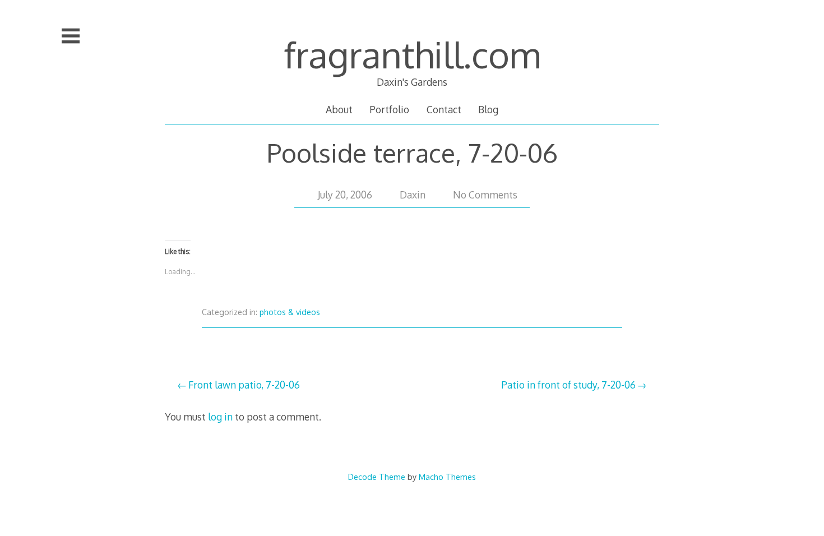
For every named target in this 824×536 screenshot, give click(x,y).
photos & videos (290, 312)
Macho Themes (447, 477)
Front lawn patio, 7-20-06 (244, 384)
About (339, 109)
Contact (444, 109)
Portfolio (389, 109)
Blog (488, 109)
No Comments (485, 194)
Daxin (412, 194)
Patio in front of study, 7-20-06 (568, 384)
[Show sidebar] (71, 36)
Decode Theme (376, 477)
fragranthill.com (412, 54)
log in (220, 416)
